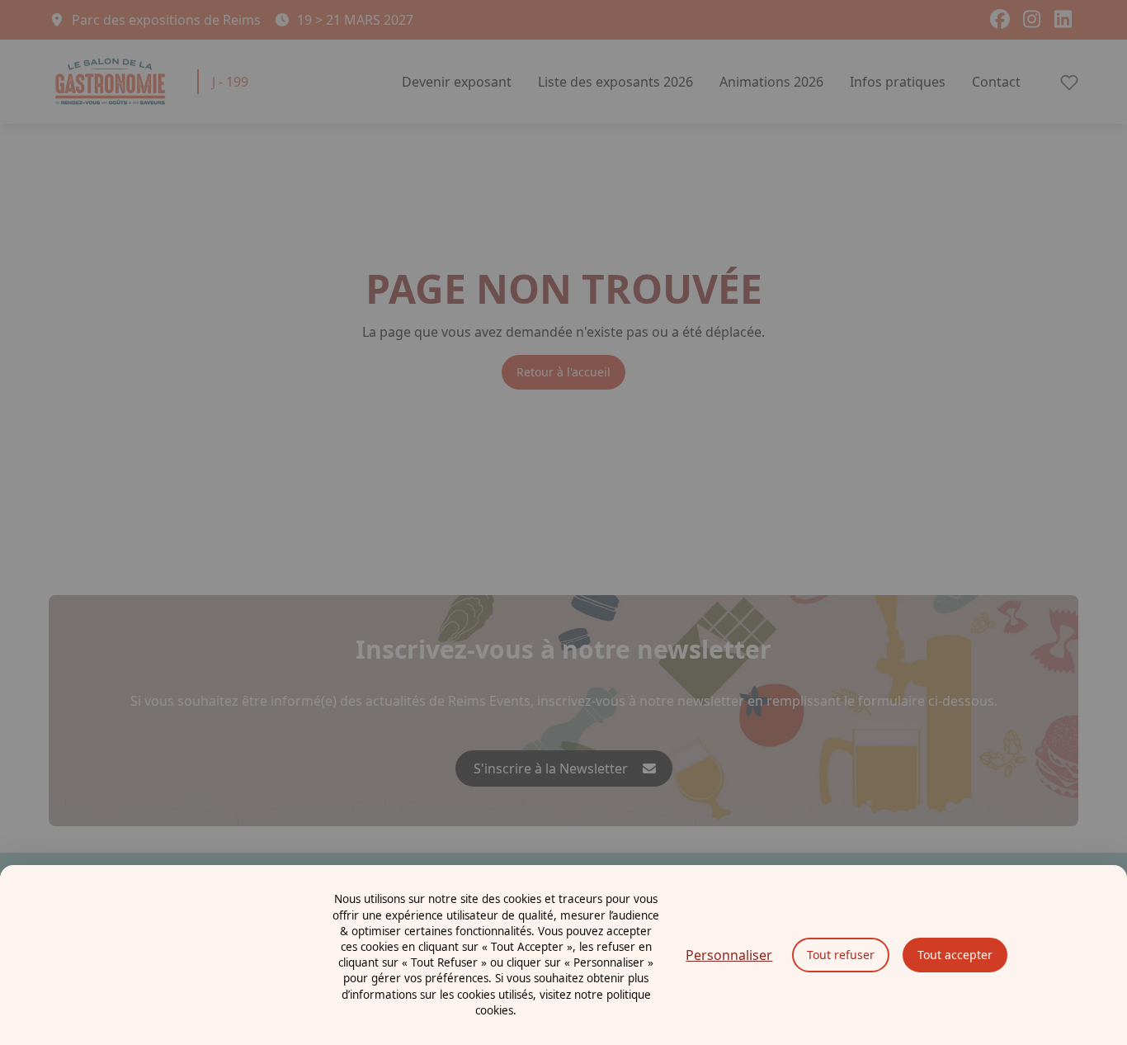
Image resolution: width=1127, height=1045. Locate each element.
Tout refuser (841, 954)
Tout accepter (955, 954)
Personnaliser (729, 955)
